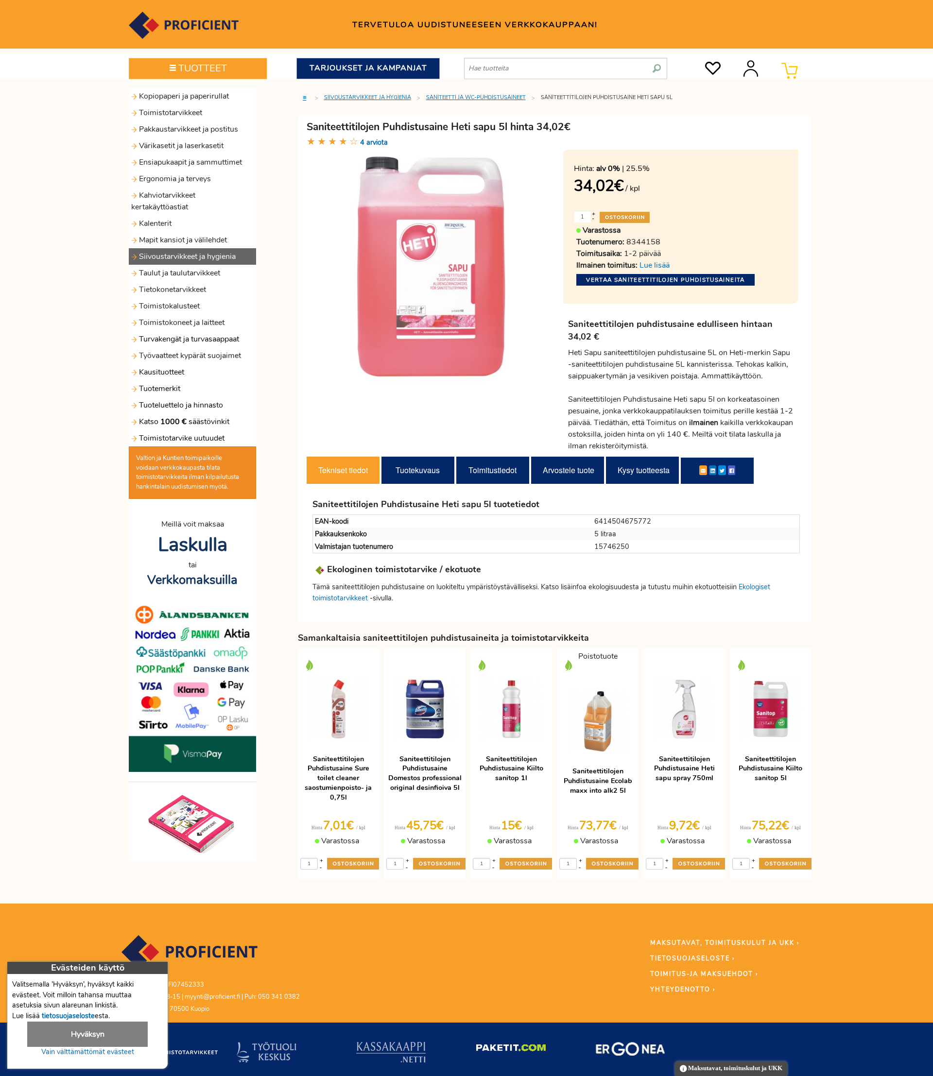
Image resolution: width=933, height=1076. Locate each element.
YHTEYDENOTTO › (682, 989)
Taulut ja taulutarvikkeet (178, 273)
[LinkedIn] (712, 470)
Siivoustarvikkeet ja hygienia (186, 256)
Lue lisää (654, 265)
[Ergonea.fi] (630, 1050)
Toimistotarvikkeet (169, 112)
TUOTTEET (201, 68)
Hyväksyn (87, 1034)
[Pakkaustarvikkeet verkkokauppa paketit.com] (511, 1049)
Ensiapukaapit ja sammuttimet (189, 162)
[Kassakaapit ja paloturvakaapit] (391, 1054)
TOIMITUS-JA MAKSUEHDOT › (704, 974)
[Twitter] (722, 470)
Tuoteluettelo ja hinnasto (181, 405)
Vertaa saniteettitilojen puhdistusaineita (665, 280)
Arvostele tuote (568, 470)
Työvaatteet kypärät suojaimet (189, 355)
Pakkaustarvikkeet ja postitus (187, 129)
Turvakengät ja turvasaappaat (188, 339)
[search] (657, 64)
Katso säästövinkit (184, 421)
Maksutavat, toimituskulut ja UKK (734, 1068)
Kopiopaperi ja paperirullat (183, 96)
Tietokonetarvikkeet (171, 289)
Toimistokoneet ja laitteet (181, 322)
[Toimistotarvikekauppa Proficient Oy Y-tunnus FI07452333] (189, 956)
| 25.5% (623, 168)
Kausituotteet (160, 372)
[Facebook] (731, 470)
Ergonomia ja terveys (174, 178)
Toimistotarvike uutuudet (181, 438)
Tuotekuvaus (418, 470)
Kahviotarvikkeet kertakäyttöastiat (163, 201)
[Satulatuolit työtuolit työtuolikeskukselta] (267, 1054)
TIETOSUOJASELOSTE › (692, 958)
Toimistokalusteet (168, 306)
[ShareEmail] (703, 470)
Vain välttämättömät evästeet (87, 1052)
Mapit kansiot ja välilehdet (182, 240)
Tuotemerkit (159, 388)
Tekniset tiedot (343, 470)
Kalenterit (154, 223)
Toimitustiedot (492, 470)
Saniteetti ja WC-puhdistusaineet (476, 97)
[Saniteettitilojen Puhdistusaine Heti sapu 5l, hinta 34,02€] (431, 266)
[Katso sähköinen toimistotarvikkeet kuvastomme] (192, 823)
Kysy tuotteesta (644, 470)
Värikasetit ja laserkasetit (180, 145)
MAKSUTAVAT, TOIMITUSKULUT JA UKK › (724, 943)
